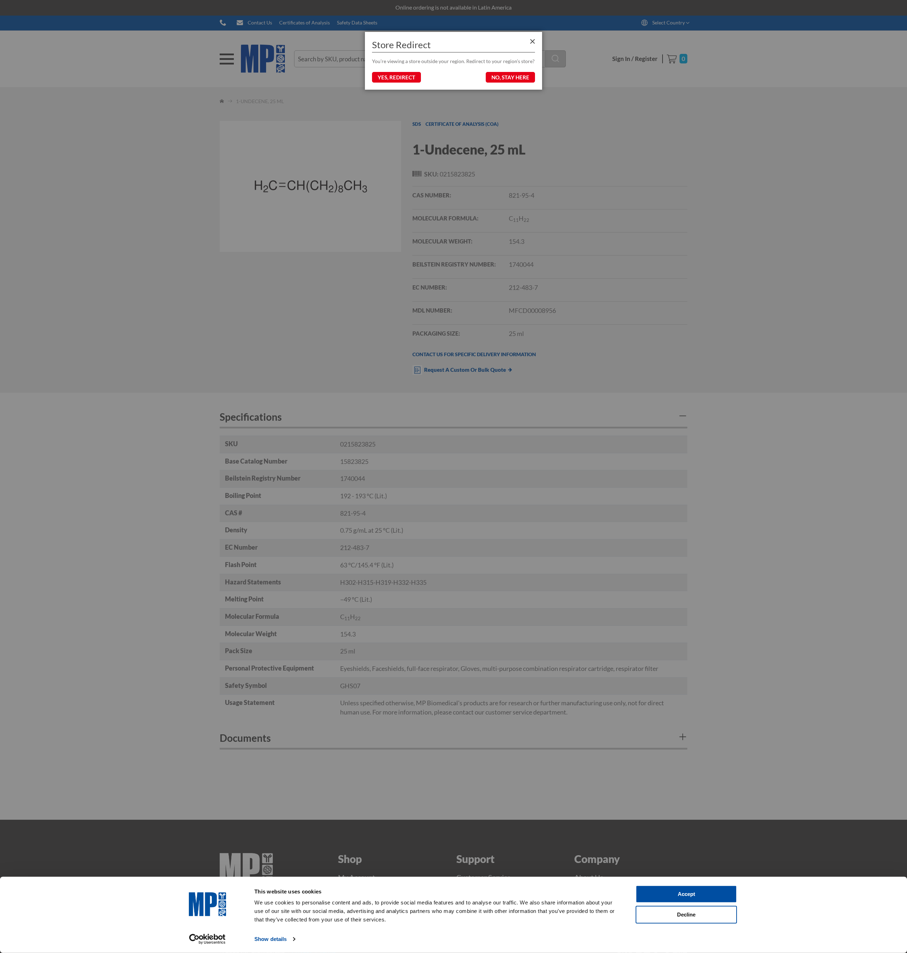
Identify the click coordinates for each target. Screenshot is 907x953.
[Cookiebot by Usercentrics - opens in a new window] (207, 939)
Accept (686, 894)
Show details (270, 939)
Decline (686, 914)
